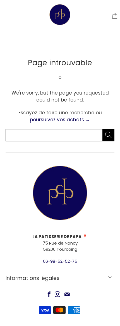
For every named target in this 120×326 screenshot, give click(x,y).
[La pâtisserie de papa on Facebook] (49, 294)
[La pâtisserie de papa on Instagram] (57, 294)
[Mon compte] (5, 15)
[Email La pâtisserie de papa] (67, 294)
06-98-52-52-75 (60, 261)
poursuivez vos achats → (60, 119)
